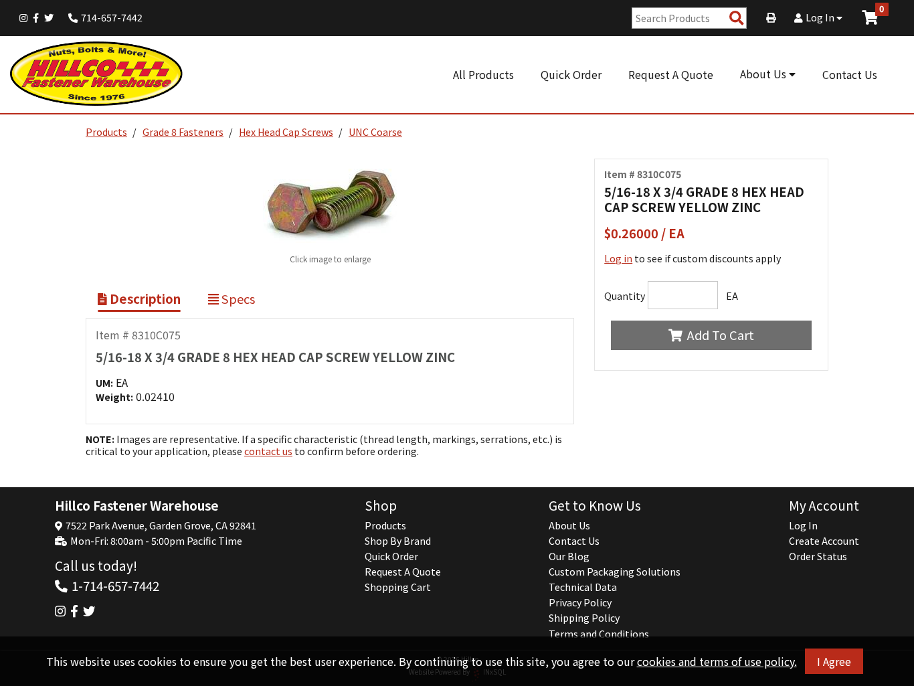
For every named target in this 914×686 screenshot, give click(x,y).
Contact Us (849, 74)
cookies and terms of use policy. (717, 661)
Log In (821, 17)
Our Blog (569, 556)
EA (732, 296)
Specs (237, 298)
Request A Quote (670, 74)
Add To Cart (720, 334)
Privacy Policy (580, 602)
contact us (268, 451)
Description (144, 298)
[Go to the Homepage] (97, 74)
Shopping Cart (398, 587)
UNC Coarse (375, 132)
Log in (618, 258)
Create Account (824, 540)
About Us (764, 74)
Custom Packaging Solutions (614, 571)
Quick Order (571, 74)
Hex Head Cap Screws (286, 132)
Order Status (818, 556)
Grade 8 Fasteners (183, 132)
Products (106, 132)
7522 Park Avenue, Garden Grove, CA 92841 (161, 525)
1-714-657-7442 (115, 585)
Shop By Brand (398, 540)
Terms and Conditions (599, 633)
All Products (483, 74)
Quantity (624, 296)
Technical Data (583, 587)
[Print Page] (770, 17)
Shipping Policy (584, 617)
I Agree (834, 661)
